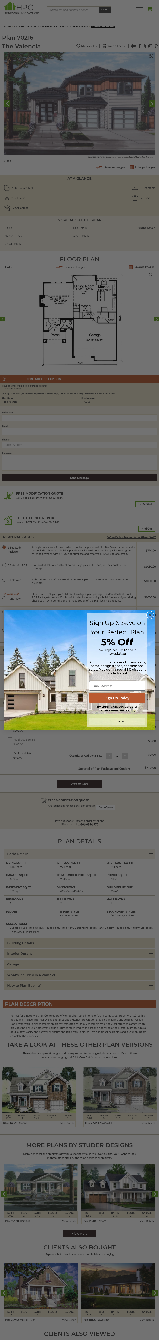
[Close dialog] (150, 615)
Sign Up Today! (117, 698)
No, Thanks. (117, 721)
